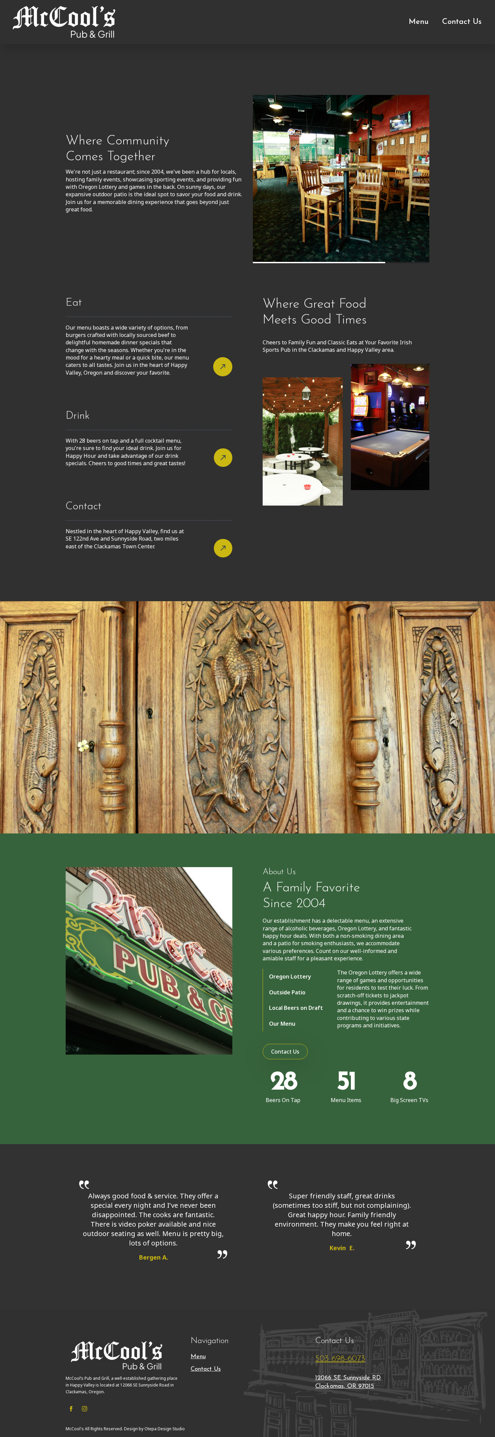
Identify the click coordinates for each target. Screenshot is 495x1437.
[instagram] (84, 1408)
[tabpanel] (383, 999)
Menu (419, 22)
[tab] (296, 976)
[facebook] (71, 1408)
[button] (260, 179)
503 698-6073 (340, 1359)
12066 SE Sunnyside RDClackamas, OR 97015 (348, 1382)
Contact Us (462, 22)
